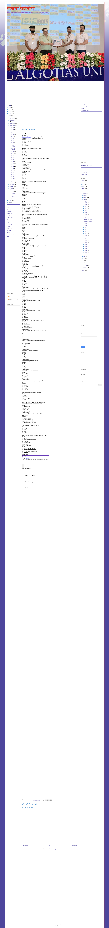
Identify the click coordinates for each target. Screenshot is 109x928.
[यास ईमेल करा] (46, 800)
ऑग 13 (12, 165)
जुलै (84, 256)
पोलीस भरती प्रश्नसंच (13, 149)
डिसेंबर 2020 (12, 117)
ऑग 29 (12, 131)
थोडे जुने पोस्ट (74, 845)
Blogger (55, 925)
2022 (10, 111)
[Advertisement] (51, 91)
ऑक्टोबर (85, 197)
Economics (9, 219)
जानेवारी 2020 (12, 196)
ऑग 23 (12, 140)
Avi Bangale (84, 172)
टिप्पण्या (10, 299)
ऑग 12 (12, 166)
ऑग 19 (12, 155)
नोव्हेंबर (84, 195)
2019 (10, 200)
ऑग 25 (12, 136)
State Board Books (85, 110)
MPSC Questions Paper (86, 104)
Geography (9, 224)
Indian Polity (10, 228)
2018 (10, 202)
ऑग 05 (12, 180)
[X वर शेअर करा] (48, 800)
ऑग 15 (12, 163)
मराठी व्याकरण (9, 211)
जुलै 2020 (12, 184)
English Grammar (11, 222)
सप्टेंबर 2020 (12, 123)
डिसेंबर (84, 193)
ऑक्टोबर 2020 (12, 120)
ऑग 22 (12, 142)
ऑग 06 (12, 178)
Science (9, 236)
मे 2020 (11, 188)
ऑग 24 (12, 138)
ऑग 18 (12, 157)
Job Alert (9, 230)
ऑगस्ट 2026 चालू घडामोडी (86, 165)
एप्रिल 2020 (12, 190)
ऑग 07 (12, 176)
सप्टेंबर (84, 199)
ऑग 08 (12, 174)
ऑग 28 (12, 133)
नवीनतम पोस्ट (25, 845)
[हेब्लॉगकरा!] (47, 800)
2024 (10, 107)
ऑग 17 (12, 159)
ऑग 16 (12, 161)
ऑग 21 (12, 151)
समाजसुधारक (9, 213)
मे (83, 260)
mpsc (8, 232)
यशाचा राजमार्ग (20, 8)
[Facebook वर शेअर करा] (50, 800)
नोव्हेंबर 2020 (12, 118)
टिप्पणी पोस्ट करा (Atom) (53, 849)
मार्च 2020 (12, 191)
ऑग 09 (12, 172)
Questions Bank (10, 234)
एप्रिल (84, 262)
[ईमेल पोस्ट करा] (43, 799)
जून (84, 258)
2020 (10, 115)
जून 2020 (12, 186)
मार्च (84, 264)
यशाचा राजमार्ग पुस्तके (84, 106)
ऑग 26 (12, 134)
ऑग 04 (12, 182)
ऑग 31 (12, 127)
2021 (10, 113)
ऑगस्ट (84, 201)
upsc (8, 241)
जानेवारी (85, 267)
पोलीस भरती (9, 209)
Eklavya (82, 108)
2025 (10, 105)
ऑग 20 (12, 153)
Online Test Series (13, 145)
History (8, 226)
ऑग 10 (12, 170)
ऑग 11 (12, 168)
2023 (10, 109)
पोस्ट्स (10, 296)
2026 (10, 104)
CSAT (8, 215)
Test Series (9, 239)
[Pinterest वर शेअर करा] (51, 800)
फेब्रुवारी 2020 (12, 193)
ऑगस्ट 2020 (12, 125)
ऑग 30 (12, 129)
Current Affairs (10, 217)
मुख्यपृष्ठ (50, 845)
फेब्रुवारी (85, 265)
